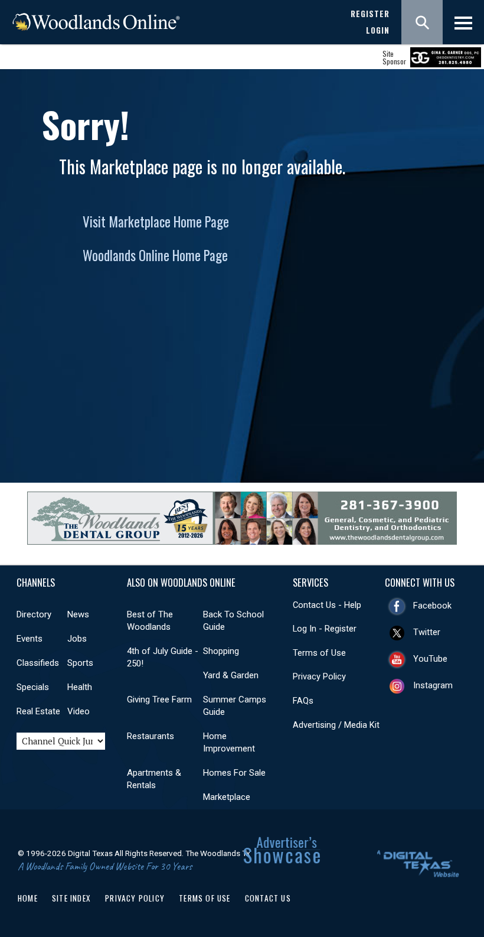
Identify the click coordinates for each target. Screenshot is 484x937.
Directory (34, 614)
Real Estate (38, 711)
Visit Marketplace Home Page (156, 222)
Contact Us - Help (327, 605)
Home (28, 898)
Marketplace (226, 797)
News (78, 614)
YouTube (430, 658)
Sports (80, 663)
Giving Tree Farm (159, 699)
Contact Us (268, 898)
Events (29, 638)
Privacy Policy (319, 676)
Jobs (77, 638)
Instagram (433, 685)
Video (78, 711)
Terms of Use (319, 653)
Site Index (71, 898)
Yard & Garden (231, 675)
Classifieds (38, 663)
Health (79, 687)
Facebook (432, 605)
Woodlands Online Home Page (155, 255)
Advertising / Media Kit (336, 725)
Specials (33, 687)
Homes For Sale (234, 772)
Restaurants (150, 736)
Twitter (426, 632)
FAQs (303, 700)
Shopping (221, 651)
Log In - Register (325, 628)
